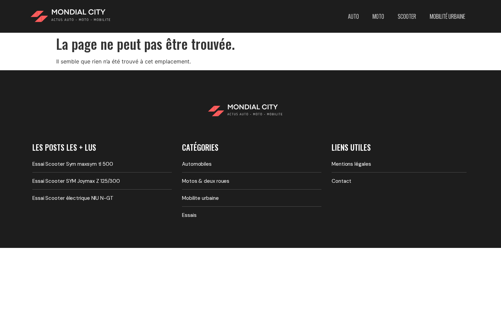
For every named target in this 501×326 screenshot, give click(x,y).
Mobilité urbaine (447, 16)
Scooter (407, 16)
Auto (353, 16)
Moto (378, 16)
